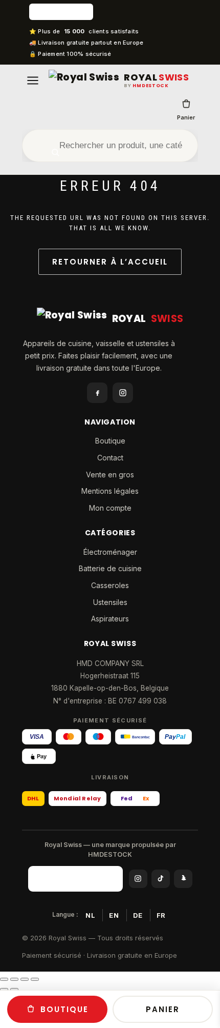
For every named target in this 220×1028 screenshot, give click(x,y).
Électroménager (110, 552)
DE (138, 915)
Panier (186, 117)
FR (161, 915)
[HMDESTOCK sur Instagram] (138, 879)
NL (90, 915)
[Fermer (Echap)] (35, 979)
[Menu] (32, 80)
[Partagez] (24, 979)
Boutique (110, 440)
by (146, 86)
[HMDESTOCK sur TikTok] (160, 879)
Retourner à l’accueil (110, 261)
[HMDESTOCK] (110, 12)
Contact (110, 457)
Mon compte (110, 507)
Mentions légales (110, 491)
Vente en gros (110, 474)
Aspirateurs (110, 618)
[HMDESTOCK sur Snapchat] (183, 879)
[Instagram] (123, 392)
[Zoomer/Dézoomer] (4, 979)
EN (114, 915)
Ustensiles (110, 602)
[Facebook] (97, 392)
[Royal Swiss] (84, 80)
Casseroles (110, 585)
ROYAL (156, 77)
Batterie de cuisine (110, 568)
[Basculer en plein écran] (14, 979)
